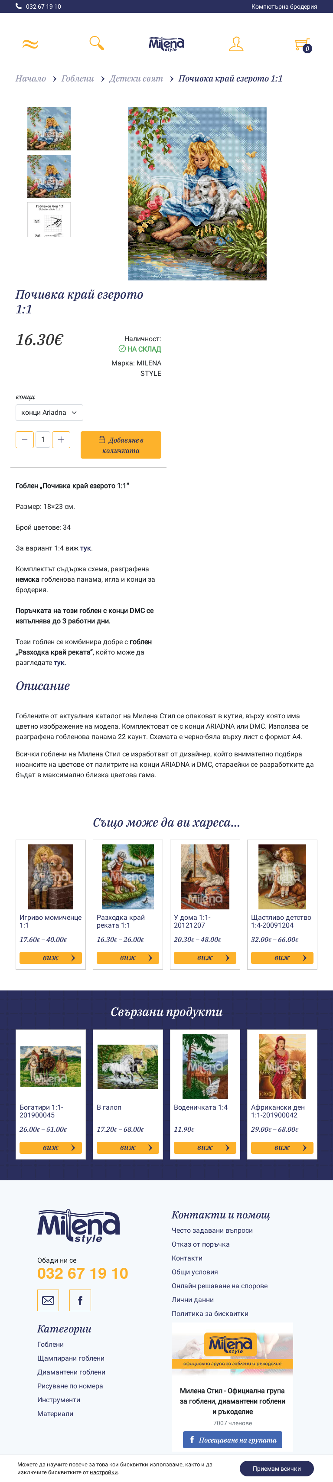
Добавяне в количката (123, 445)
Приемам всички (277, 1468)
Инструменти (58, 1400)
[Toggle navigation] (30, 44)
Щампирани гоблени (70, 1358)
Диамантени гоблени (71, 1372)
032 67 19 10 (43, 6)
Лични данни (193, 1300)
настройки (104, 1472)
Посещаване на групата (238, 1440)
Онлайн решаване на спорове (220, 1286)
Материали (55, 1414)
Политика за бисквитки (210, 1313)
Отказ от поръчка (201, 1244)
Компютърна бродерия (284, 6)
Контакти (187, 1258)
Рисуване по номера (70, 1386)
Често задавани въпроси (212, 1230)
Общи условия (195, 1272)
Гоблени (50, 1344)
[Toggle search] (97, 44)
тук (85, 548)
